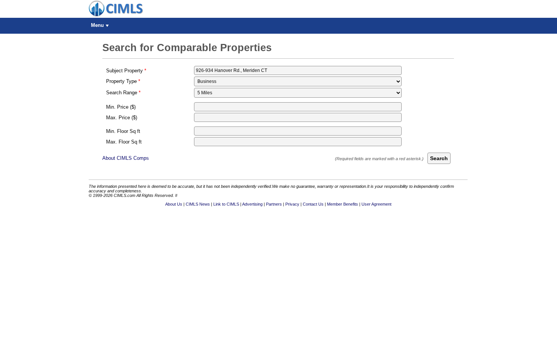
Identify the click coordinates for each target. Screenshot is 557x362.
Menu (97, 25)
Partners (274, 204)
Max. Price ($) (121, 117)
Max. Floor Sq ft (124, 142)
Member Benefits (342, 204)
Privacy (292, 204)
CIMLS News (198, 204)
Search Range (121, 92)
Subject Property (124, 70)
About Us (173, 204)
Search (439, 158)
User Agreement (376, 204)
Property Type (121, 81)
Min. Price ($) (121, 107)
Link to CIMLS (226, 204)
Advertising (252, 204)
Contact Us (313, 204)
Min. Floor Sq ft (123, 131)
